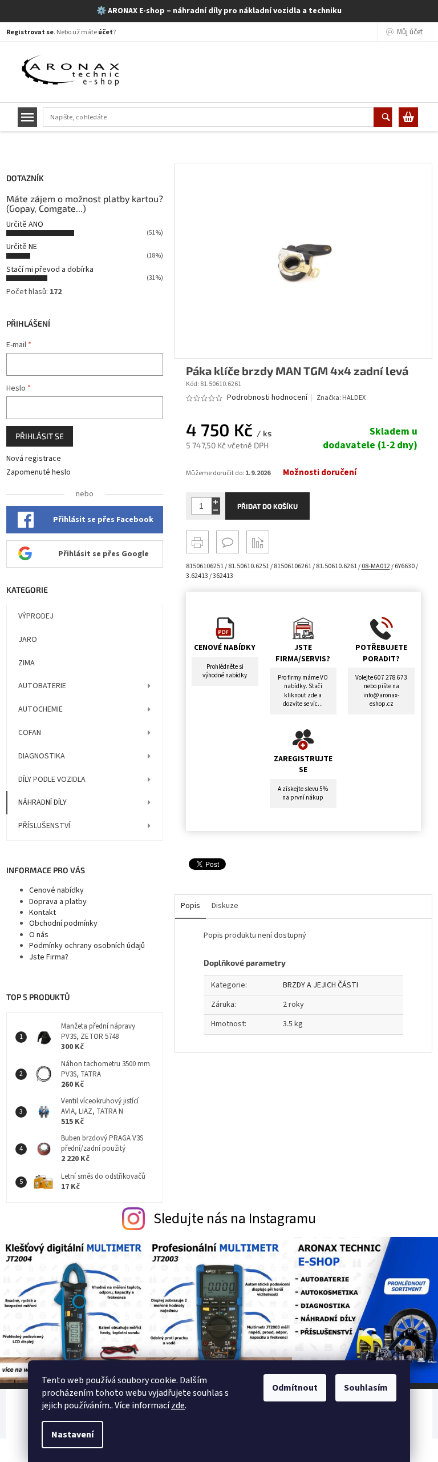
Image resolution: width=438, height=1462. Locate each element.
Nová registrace (33, 458)
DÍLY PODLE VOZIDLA (52, 779)
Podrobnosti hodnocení (267, 397)
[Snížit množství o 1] (216, 510)
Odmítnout (295, 1387)
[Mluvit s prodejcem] (227, 542)
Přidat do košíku (267, 506)
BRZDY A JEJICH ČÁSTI (320, 985)
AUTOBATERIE (42, 686)
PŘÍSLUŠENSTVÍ (44, 826)
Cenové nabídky (56, 890)
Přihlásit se (39, 436)
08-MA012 (376, 566)
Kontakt (42, 912)
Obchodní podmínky (63, 923)
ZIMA (26, 663)
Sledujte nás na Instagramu (234, 1218)
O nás (38, 935)
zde (178, 1405)
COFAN (29, 732)
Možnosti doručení (319, 473)
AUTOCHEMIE (40, 709)
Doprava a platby (58, 901)
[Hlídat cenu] (257, 542)
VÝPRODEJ (36, 616)
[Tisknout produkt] (197, 542)
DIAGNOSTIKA (41, 756)
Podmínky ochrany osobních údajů (87, 945)
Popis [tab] (190, 905)
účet (105, 32)
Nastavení (72, 1434)
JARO (27, 639)
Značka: (341, 398)
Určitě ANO (24, 224)
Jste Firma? (48, 957)
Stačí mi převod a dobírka (50, 269)
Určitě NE (21, 246)
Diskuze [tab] (225, 905)
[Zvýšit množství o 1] (216, 501)
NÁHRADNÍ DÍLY (42, 802)
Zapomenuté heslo (38, 472)
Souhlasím (366, 1387)
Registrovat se (30, 32)
